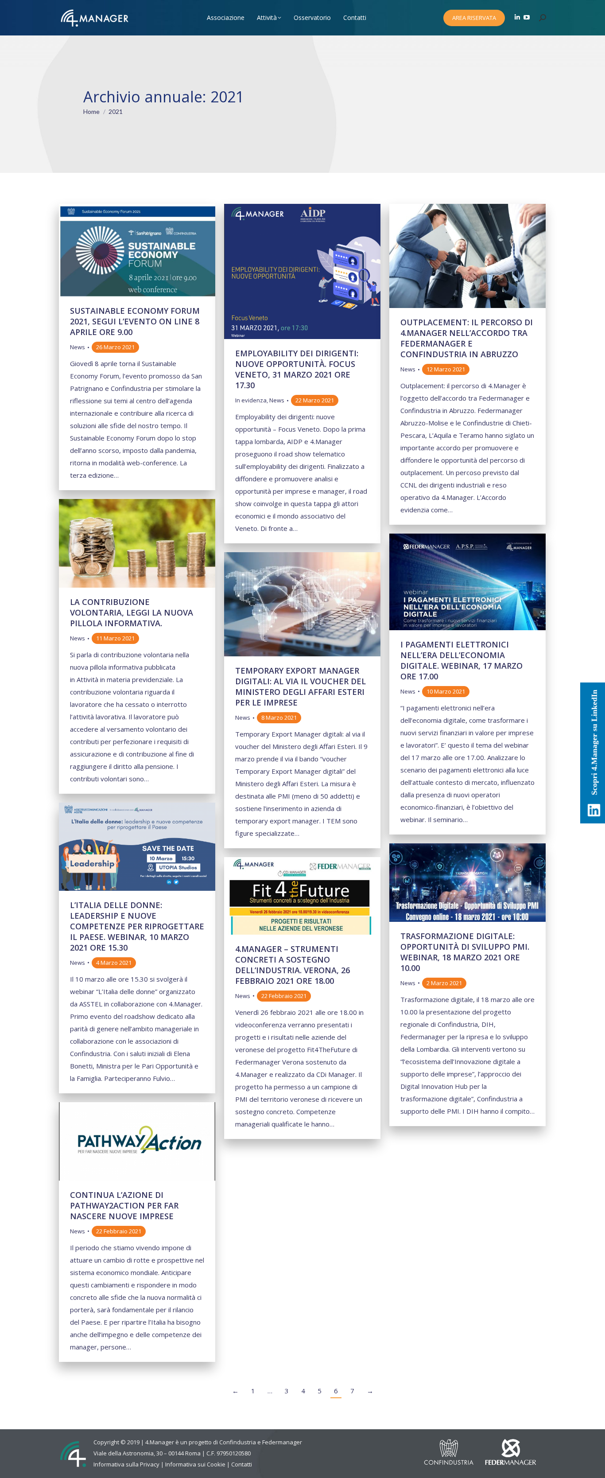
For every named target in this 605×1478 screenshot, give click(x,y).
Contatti (241, 1464)
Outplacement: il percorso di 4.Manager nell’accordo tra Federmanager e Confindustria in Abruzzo (466, 338)
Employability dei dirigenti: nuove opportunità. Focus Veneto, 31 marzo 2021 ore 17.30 (296, 369)
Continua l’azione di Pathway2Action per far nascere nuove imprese (124, 1205)
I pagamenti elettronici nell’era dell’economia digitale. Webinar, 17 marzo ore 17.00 (461, 660)
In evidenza (251, 400)
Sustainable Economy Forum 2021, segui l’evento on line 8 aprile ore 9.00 (135, 321)
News (77, 347)
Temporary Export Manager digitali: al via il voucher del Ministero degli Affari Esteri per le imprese (300, 686)
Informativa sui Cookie (195, 1464)
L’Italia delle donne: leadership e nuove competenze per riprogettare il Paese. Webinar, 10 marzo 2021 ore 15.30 (137, 926)
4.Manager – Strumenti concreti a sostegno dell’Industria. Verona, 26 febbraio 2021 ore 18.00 (292, 965)
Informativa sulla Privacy (126, 1464)
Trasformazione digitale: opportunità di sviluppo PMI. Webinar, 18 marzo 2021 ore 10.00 (464, 952)
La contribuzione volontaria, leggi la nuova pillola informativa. (131, 612)
